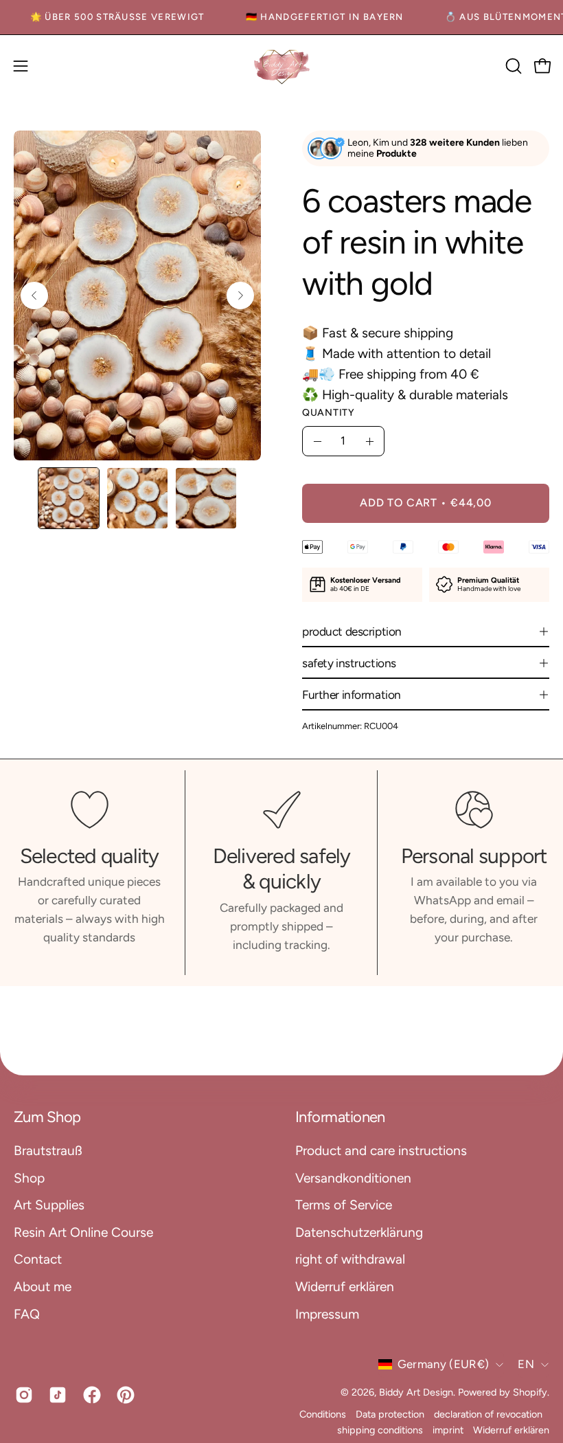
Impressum (327, 1313)
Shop (29, 1177)
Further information (351, 695)
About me (42, 1286)
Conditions (322, 1414)
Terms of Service (343, 1205)
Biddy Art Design (416, 1392)
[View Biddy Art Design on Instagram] (22, 1395)
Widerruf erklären (344, 1286)
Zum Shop (47, 1117)
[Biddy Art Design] (281, 66)
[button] (512, 66)
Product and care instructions (381, 1151)
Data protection (390, 1414)
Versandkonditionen (353, 1177)
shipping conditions (380, 1430)
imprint (448, 1430)
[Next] (240, 295)
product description (352, 631)
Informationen (340, 1117)
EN (526, 1364)
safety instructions (349, 663)
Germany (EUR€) (444, 1364)
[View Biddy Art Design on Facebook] (89, 1395)
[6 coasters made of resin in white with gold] (69, 498)
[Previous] (34, 295)
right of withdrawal (350, 1259)
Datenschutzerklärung (359, 1232)
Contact (38, 1259)
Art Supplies (49, 1205)
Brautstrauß (48, 1151)
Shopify (530, 1392)
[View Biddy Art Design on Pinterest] (123, 1395)
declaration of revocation (488, 1414)
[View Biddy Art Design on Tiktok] (55, 1395)
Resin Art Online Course (83, 1232)
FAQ (27, 1313)
